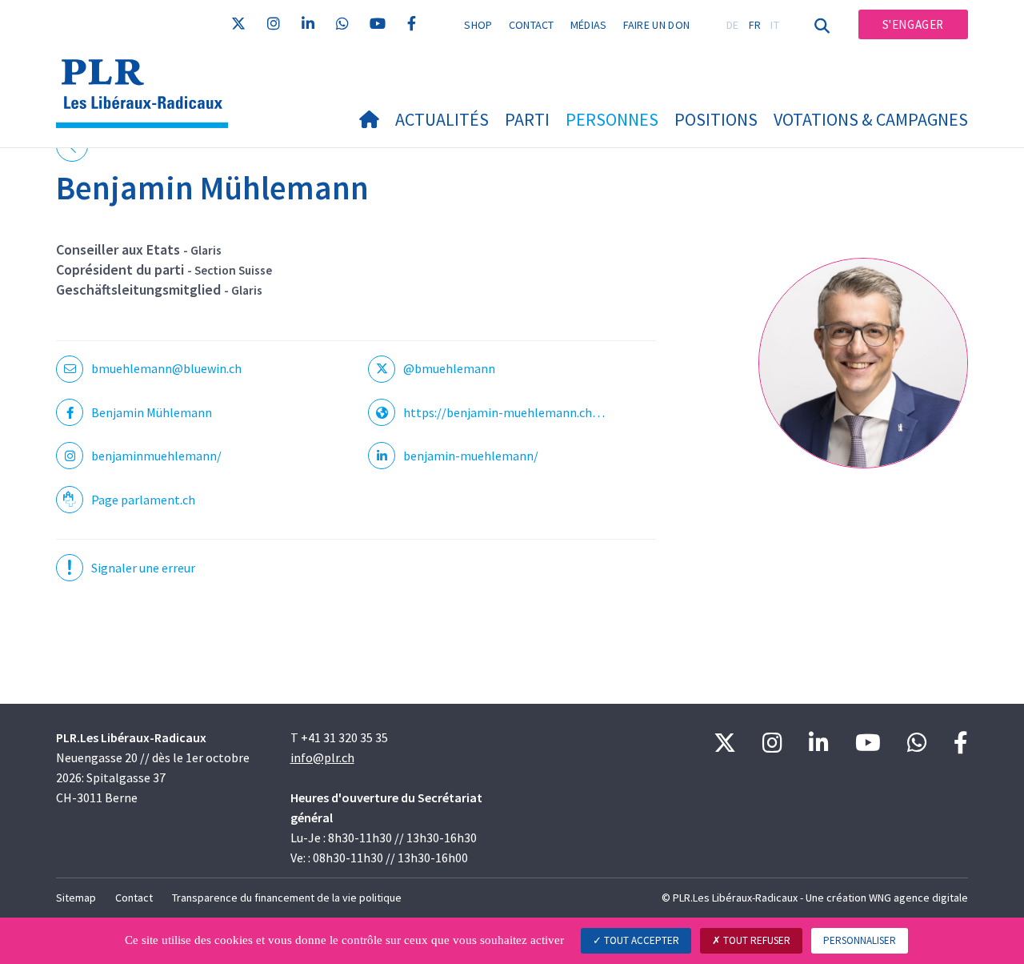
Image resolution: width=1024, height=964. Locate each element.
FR (755, 25)
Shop (478, 25)
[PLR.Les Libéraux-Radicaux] (148, 72)
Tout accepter (640, 940)
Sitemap (76, 897)
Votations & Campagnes (871, 119)
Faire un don (656, 25)
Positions (716, 119)
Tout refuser (755, 940)
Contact (531, 25)
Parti (527, 119)
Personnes (612, 119)
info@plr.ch (322, 757)
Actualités (442, 119)
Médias (588, 25)
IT (774, 25)
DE (732, 25)
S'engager (913, 24)
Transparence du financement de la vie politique (287, 897)
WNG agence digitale (918, 897)
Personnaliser (859, 940)
